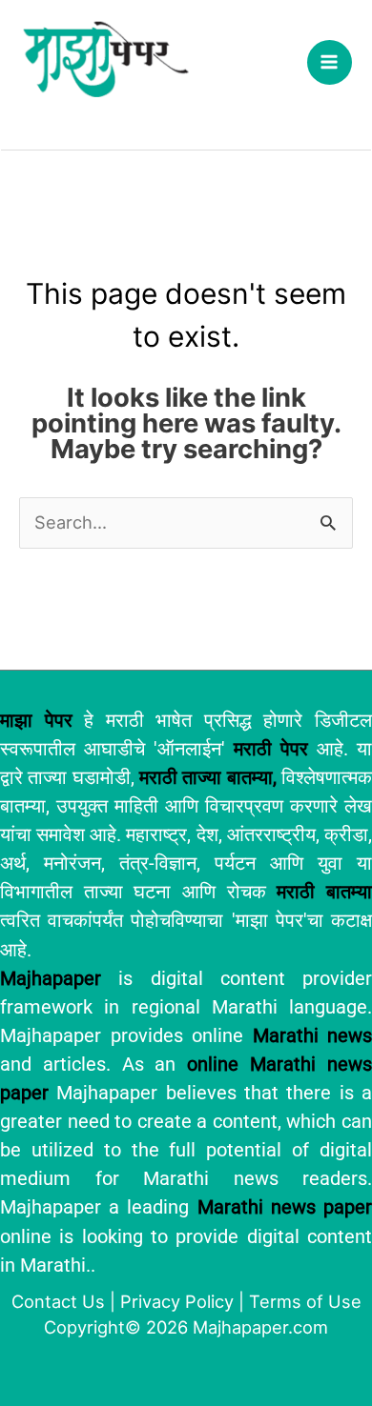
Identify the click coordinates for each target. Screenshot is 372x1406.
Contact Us (58, 1301)
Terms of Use (305, 1301)
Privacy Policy (177, 1301)
